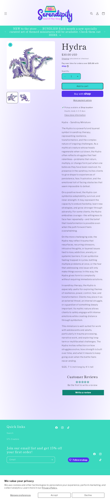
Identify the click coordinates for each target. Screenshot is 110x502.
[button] (6, 13)
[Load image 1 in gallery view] (12, 97)
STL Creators (13, 439)
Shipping (65, 59)
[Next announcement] (105, 32)
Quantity (65, 71)
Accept (54, 495)
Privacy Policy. (49, 488)
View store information (75, 115)
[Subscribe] (52, 460)
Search (10, 433)
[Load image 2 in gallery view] (24, 97)
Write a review (83, 392)
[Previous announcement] (5, 32)
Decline (88, 495)
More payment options (82, 100)
